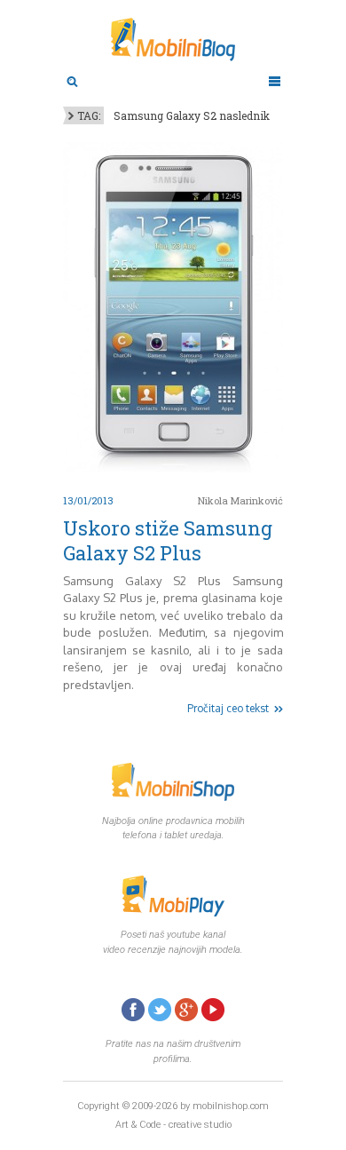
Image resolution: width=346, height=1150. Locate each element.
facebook (133, 1009)
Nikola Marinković (240, 500)
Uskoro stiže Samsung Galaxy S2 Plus (167, 540)
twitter (159, 1009)
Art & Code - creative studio (173, 1124)
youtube (212, 1009)
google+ (186, 1009)
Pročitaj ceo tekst (228, 708)
